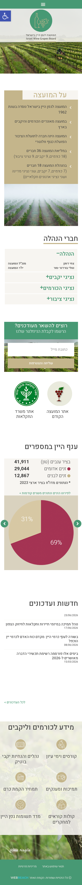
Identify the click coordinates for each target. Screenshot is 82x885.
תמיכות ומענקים (61, 789)
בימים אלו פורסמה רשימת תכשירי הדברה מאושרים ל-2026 (47, 643)
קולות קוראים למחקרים (61, 819)
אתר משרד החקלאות (24, 414)
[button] (5, 16)
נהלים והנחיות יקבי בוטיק (20, 759)
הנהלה (67, 254)
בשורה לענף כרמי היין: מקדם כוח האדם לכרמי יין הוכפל (42, 626)
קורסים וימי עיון (61, 756)
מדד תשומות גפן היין (21, 816)
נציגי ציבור (62, 299)
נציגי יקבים (61, 277)
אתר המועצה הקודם (58, 414)
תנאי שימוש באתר (53, 866)
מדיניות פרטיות (27, 866)
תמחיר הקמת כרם (20, 789)
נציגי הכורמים (58, 288)
